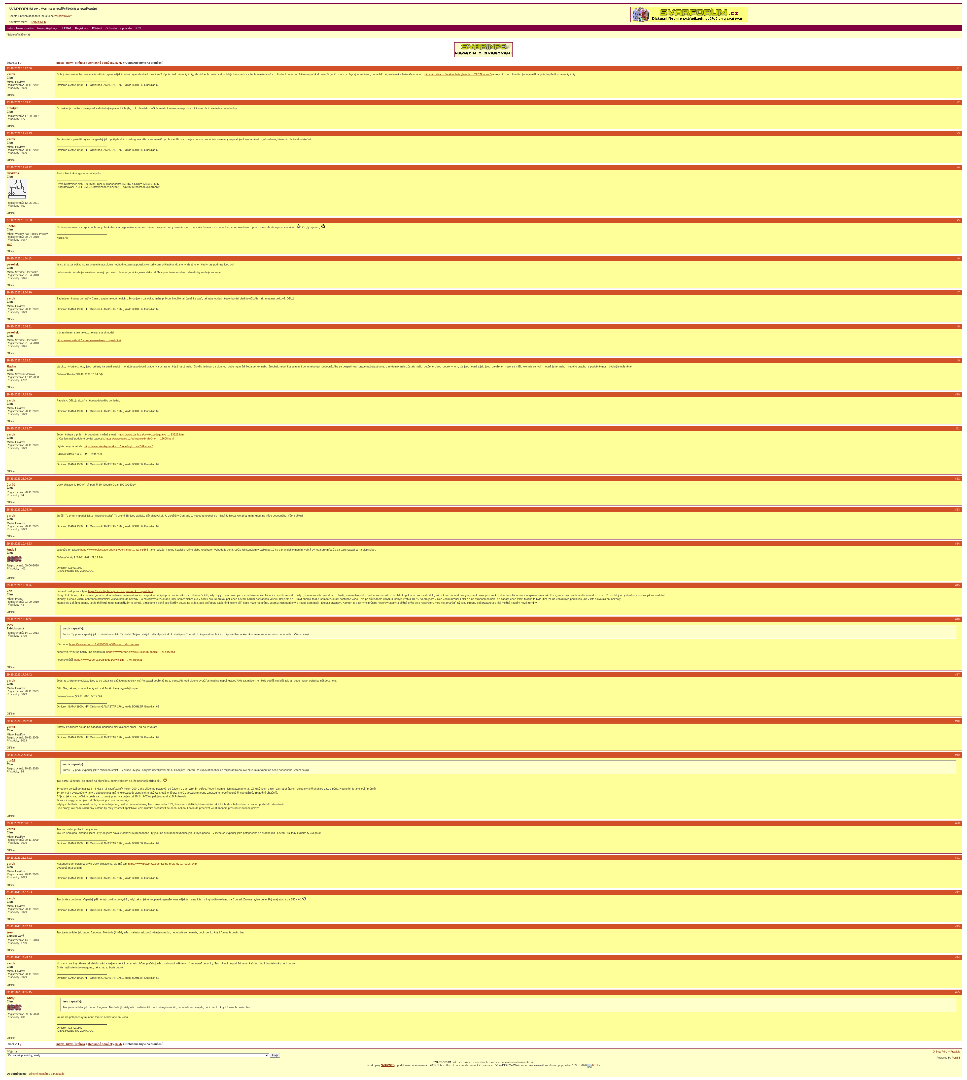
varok (11, 74)
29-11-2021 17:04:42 (19, 674)
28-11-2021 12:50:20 (19, 292)
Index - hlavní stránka (20, 28)
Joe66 (11, 226)
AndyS (11, 549)
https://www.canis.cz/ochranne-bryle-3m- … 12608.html (140, 438)
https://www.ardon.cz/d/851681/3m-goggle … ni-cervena (140, 651)
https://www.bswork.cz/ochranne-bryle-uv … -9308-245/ (162, 863)
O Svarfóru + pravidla (119, 28)
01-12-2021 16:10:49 (19, 892)
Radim (11, 366)
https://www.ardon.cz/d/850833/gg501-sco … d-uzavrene (104, 644)
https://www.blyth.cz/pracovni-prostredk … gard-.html (120, 591)
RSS (138, 28)
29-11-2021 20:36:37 (19, 823)
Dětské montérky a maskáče (46, 1073)
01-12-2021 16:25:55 (19, 926)
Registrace (81, 28)
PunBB (956, 1057)
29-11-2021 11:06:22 (19, 619)
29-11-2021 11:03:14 (19, 585)
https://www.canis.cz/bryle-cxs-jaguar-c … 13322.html (151, 434)
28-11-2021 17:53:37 (19, 428)
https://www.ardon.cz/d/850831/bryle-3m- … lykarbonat (108, 659)
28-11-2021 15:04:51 (19, 326)
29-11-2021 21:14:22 (19, 857)
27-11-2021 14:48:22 (19, 167)
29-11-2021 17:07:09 (19, 720)
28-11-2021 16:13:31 (19, 360)
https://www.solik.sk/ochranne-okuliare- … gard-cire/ (89, 340)
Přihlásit (97, 28)
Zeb (9, 591)
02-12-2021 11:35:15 (19, 992)
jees (10, 625)
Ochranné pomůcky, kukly (105, 62)
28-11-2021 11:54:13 (19, 258)
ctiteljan (12, 108)
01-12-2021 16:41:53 (19, 957)
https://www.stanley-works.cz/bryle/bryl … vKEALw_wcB (118, 446)
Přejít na (12, 1051)
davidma (13, 173)
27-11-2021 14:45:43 (19, 133)
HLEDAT (66, 28)
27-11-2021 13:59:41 (19, 102)
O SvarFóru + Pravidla (946, 1051)
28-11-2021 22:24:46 (19, 509)
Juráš (11, 484)
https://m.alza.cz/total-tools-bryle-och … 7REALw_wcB (458, 74)
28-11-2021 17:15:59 (19, 394)
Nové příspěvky (47, 28)
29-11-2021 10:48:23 (19, 543)
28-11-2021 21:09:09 (19, 478)
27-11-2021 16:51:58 (19, 220)
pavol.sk (13, 264)
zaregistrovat (62, 15)
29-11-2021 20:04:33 (19, 754)
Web (9, 244)
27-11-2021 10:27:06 (19, 68)
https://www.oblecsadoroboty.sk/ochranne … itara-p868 (114, 549)
